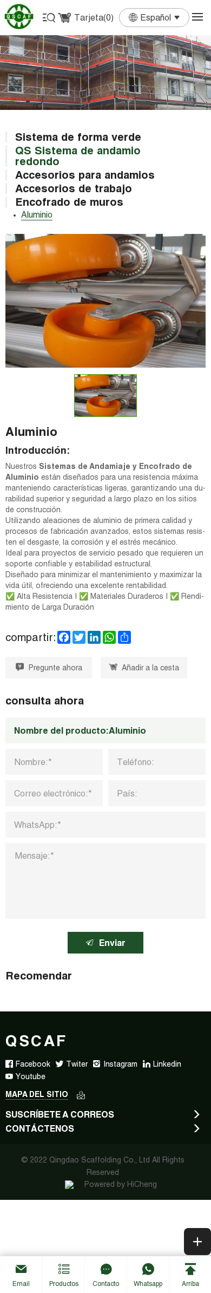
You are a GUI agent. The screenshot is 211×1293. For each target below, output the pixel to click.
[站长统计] (69, 1184)
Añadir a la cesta (150, 667)
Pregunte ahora (55, 667)
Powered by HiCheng (120, 1184)
